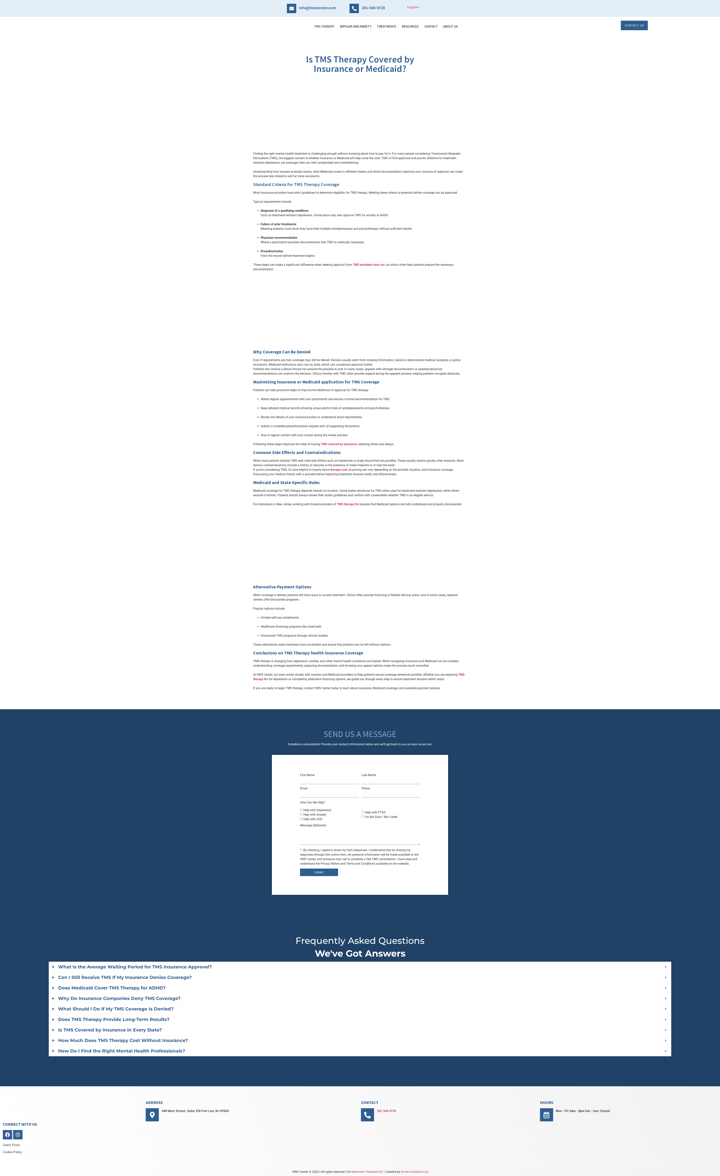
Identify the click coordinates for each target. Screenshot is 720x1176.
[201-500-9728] (354, 8)
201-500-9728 (373, 7)
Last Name (369, 775)
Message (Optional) (313, 825)
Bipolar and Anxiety (355, 26)
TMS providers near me (369, 265)
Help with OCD (312, 819)
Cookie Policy (12, 1152)
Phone (366, 788)
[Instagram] (17, 1134)
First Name (307, 775)
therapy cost (338, 469)
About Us (450, 26)
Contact (431, 26)
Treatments (386, 26)
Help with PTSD (375, 812)
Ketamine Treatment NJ (367, 1172)
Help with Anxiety (314, 814)
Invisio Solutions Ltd (414, 1172)
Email (304, 788)
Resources (410, 26)
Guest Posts (11, 1145)
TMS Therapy (324, 26)
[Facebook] (7, 1134)
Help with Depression (317, 810)
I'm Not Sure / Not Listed (381, 817)
